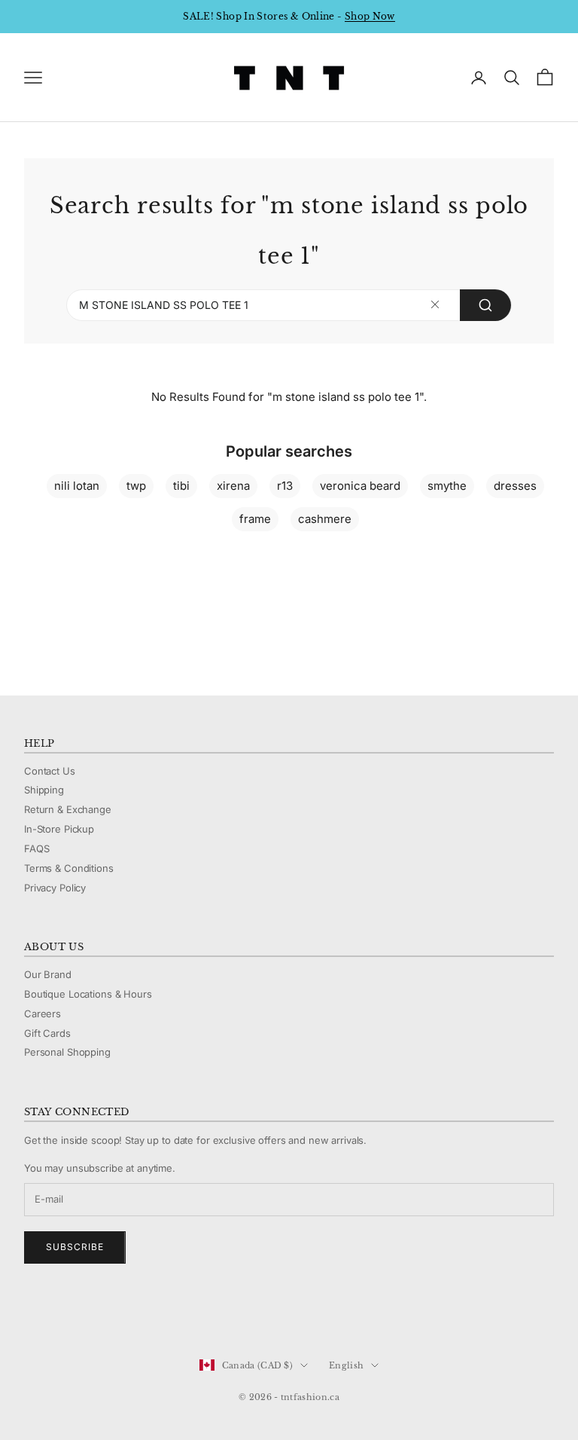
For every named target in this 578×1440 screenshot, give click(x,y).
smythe (447, 485)
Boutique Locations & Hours (88, 994)
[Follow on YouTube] (109, 1314)
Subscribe (75, 1246)
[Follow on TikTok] (149, 1314)
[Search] (485, 305)
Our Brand (47, 974)
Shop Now (370, 16)
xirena (233, 485)
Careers (42, 1013)
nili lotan (76, 485)
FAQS (36, 848)
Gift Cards (47, 1033)
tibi (181, 485)
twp (136, 485)
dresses (515, 485)
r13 (285, 485)
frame (255, 519)
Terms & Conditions (69, 868)
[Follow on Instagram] (70, 1314)
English (346, 1365)
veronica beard (360, 485)
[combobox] (289, 305)
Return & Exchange (67, 809)
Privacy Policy (55, 888)
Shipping (44, 790)
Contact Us (49, 771)
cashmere (324, 519)
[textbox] (435, 304)
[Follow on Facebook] (31, 1314)
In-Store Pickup (59, 829)
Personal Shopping (67, 1052)
